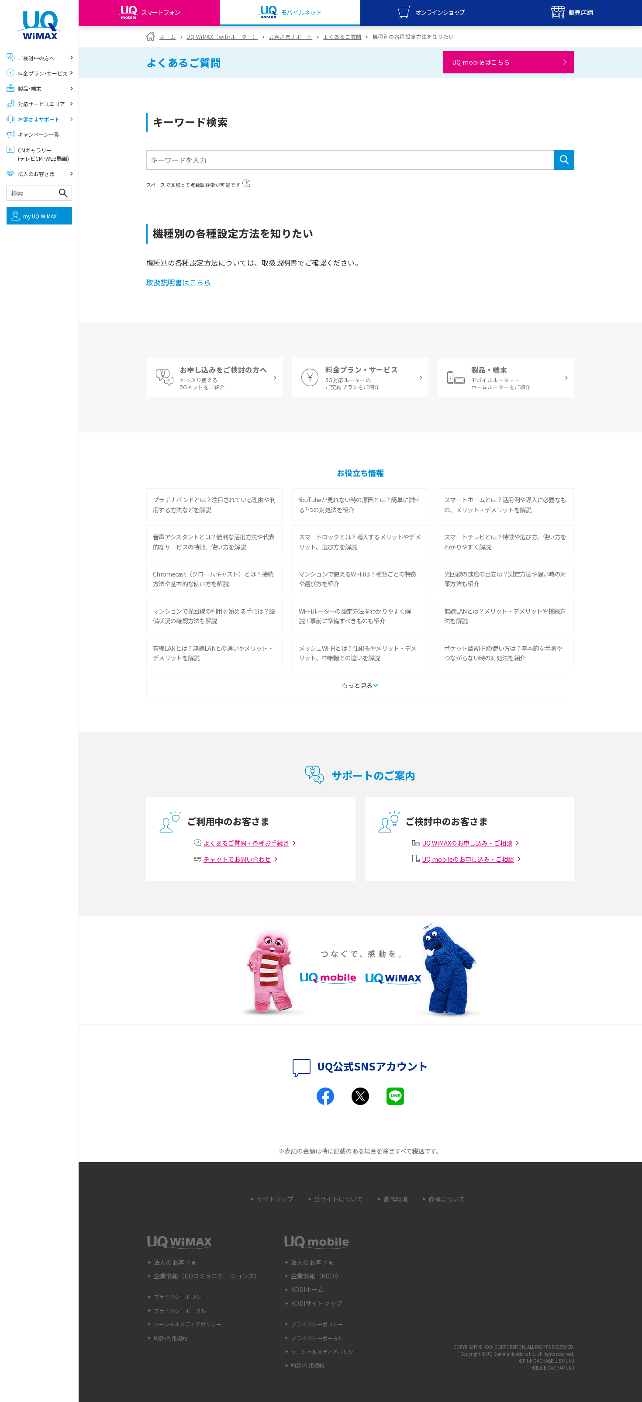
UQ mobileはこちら (481, 62)
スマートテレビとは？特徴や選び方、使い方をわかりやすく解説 (505, 541)
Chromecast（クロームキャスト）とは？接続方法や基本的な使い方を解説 (213, 579)
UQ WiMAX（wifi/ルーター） (222, 36)
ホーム (167, 36)
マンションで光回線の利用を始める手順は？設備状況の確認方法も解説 (214, 616)
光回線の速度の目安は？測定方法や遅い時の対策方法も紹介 (505, 579)
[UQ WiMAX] (39, 25)
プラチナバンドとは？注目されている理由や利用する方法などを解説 (214, 504)
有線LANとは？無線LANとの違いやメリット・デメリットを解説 (213, 653)
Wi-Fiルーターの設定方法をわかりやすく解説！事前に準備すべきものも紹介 (355, 616)
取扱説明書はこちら (178, 282)
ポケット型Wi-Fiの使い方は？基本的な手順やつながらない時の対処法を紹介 (503, 653)
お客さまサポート (291, 36)
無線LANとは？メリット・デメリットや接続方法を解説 (505, 616)
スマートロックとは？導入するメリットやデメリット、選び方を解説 (360, 541)
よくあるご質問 (342, 36)
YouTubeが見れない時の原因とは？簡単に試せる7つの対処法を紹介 (359, 504)
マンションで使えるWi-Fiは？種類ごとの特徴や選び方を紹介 (358, 579)
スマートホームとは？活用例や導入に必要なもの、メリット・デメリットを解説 (505, 504)
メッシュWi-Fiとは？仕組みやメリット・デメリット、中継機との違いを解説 (358, 653)
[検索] (564, 160)
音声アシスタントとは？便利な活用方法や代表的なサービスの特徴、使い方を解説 (213, 541)
